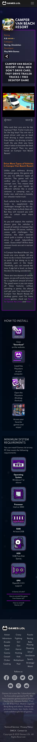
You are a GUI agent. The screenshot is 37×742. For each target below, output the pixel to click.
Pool (18, 664)
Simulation (30, 656)
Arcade (7, 642)
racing (7, 299)
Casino (7, 653)
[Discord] (10, 686)
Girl (18, 642)
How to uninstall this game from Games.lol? (18, 597)
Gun (18, 646)
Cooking (7, 664)
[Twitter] (22, 678)
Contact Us (22, 731)
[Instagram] (14, 678)
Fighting (18, 638)
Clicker (7, 660)
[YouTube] (30, 678)
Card (7, 649)
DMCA (13, 731)
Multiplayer (19, 660)
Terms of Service (11, 727)
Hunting (18, 653)
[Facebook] (6, 678)
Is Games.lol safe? (18, 592)
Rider (28, 302)
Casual (7, 657)
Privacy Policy (26, 727)
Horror (18, 649)
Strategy (30, 663)
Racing (30, 638)
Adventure (7, 638)
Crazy (18, 635)
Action (7, 635)
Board (7, 646)
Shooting (30, 648)
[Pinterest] (18, 686)
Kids (18, 657)
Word (30, 666)
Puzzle (30, 635)
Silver (30, 652)
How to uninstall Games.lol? (18, 604)
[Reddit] (26, 686)
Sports (30, 659)
